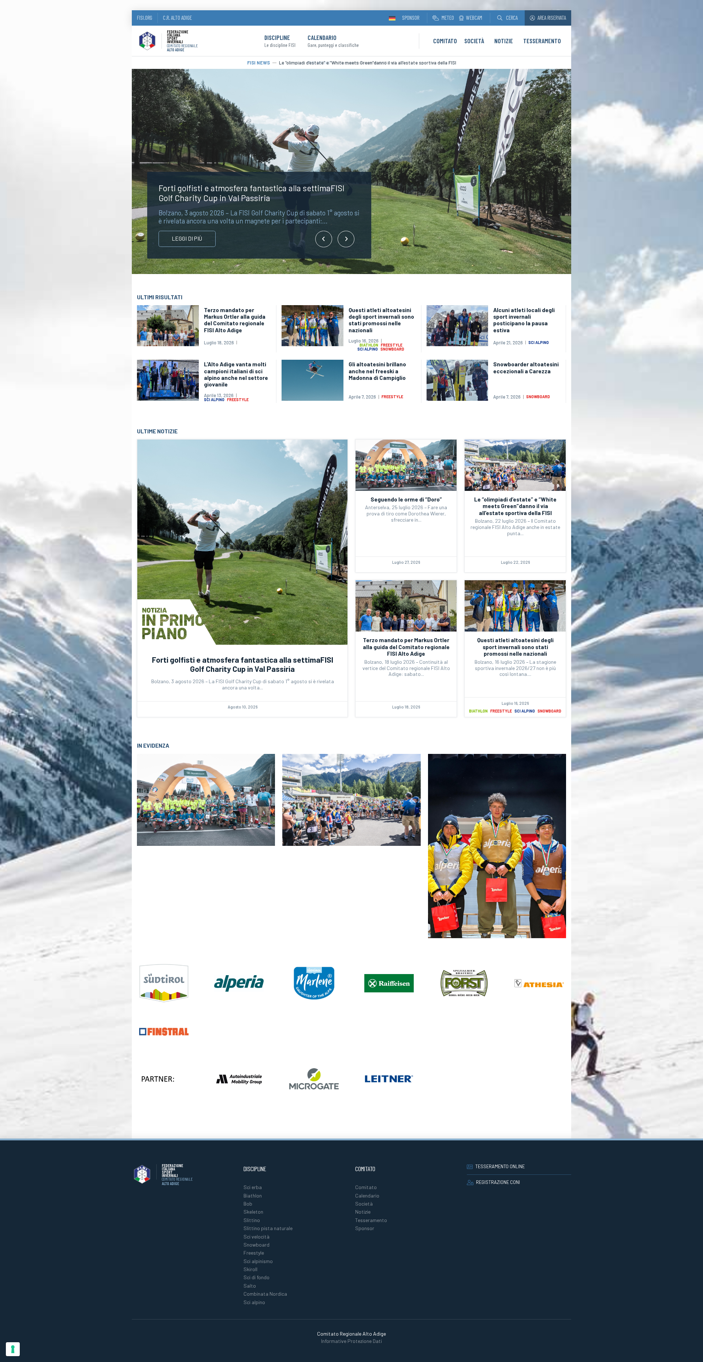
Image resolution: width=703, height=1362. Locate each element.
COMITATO (445, 41)
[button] (507, 17)
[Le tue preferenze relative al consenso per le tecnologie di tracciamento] (13, 1349)
